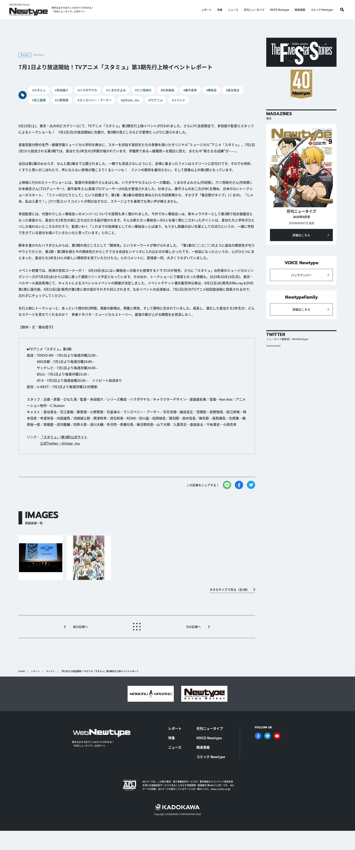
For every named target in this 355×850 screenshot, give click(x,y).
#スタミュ (39, 90)
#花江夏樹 (39, 100)
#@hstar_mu (130, 100)
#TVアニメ (155, 100)
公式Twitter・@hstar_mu (60, 443)
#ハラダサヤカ (87, 90)
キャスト (50, 671)
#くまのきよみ (116, 90)
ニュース (233, 9)
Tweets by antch (273, 345)
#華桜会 (211, 90)
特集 (219, 9)
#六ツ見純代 (143, 90)
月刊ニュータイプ (254, 9)
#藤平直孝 (190, 90)
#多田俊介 (61, 90)
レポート (206, 9)
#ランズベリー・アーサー (95, 100)
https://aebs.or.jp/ (221, 788)
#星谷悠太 (232, 90)
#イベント (178, 100)
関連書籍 (300, 9)
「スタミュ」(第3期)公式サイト (63, 437)
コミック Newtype (322, 9)
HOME (21, 671)
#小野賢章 (61, 100)
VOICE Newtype (279, 9)
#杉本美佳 (167, 90)
